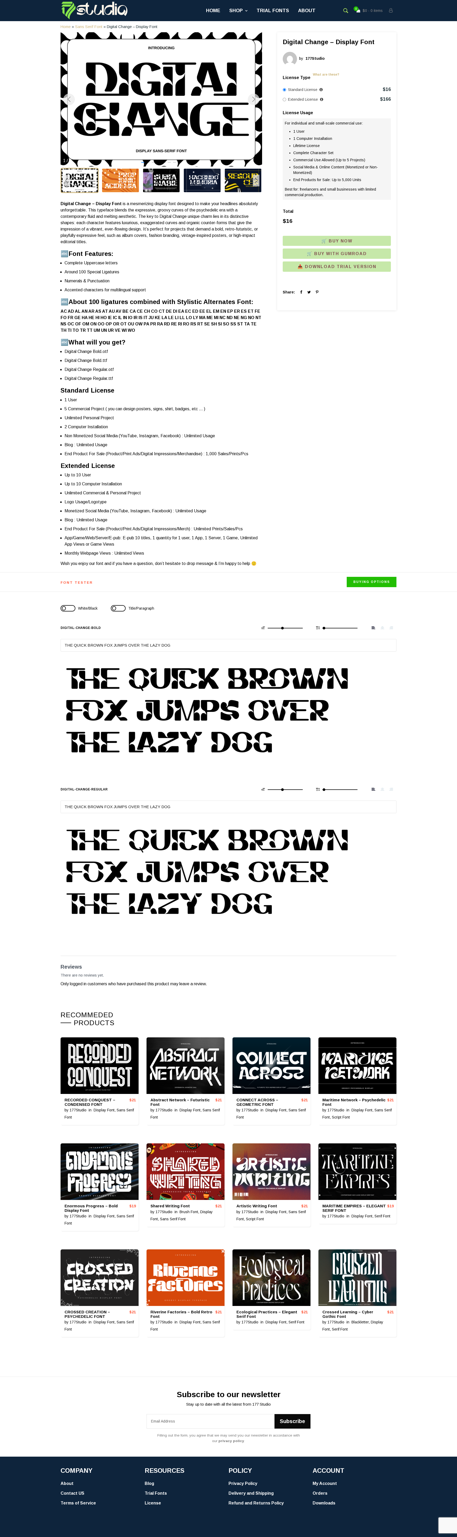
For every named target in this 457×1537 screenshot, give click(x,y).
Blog (149, 1483)
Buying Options (371, 582)
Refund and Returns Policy (256, 1503)
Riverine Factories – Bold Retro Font (181, 1314)
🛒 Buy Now (337, 241)
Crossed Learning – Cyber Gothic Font (347, 1314)
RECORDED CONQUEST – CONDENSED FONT (90, 1102)
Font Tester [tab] (77, 583)
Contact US (72, 1493)
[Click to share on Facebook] (301, 292)
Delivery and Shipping (251, 1493)
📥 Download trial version (337, 266)
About (307, 10)
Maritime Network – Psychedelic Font (354, 1102)
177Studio (78, 1110)
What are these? (326, 74)
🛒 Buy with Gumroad (337, 253)
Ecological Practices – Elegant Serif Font (266, 1314)
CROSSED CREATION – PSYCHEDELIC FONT (87, 1314)
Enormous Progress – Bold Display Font (91, 1208)
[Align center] (382, 628)
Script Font (341, 1117)
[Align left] (373, 628)
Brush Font (189, 1212)
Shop (236, 10)
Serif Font (382, 1216)
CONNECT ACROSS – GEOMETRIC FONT (257, 1102)
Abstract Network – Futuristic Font (180, 1102)
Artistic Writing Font (256, 1206)
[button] (142, 162)
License (153, 1503)
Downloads (324, 1503)
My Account (325, 1483)
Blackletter (360, 1322)
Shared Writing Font (170, 1206)
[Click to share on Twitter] (309, 292)
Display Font (104, 1110)
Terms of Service (78, 1503)
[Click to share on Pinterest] (317, 292)
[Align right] (391, 628)
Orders (320, 1493)
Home (213, 10)
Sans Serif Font (88, 27)
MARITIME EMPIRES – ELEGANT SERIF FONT (354, 1208)
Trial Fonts (273, 10)
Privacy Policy (243, 1483)
